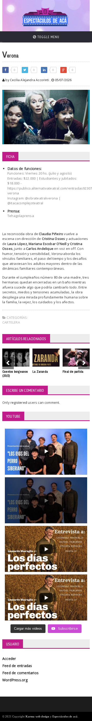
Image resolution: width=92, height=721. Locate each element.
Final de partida (73, 371)
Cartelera (11, 322)
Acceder (9, 658)
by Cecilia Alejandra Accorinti (27, 80)
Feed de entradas (17, 665)
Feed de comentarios (20, 672)
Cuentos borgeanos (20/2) (15, 374)
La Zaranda (40, 371)
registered (19, 402)
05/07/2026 (63, 80)
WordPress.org (15, 679)
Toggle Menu (47, 37)
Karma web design (37, 716)
